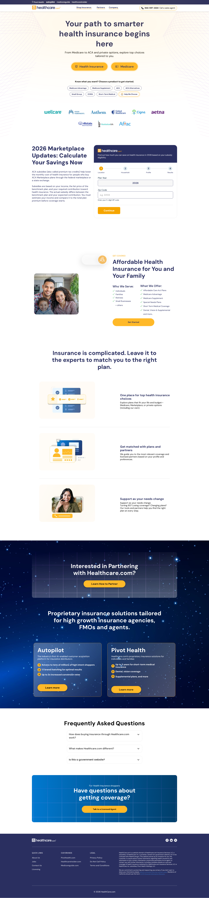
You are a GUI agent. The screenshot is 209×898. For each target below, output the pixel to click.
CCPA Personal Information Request (152, 874)
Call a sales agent (160, 8)
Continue (109, 210)
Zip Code (102, 190)
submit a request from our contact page (153, 872)
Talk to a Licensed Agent (104, 809)
